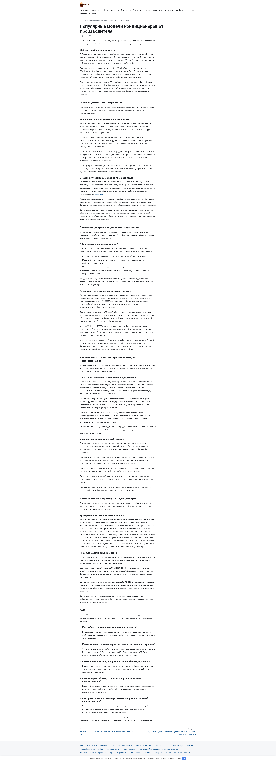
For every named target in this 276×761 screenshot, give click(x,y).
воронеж (99, 194)
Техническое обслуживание (132, 10)
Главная (83, 20)
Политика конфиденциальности (182, 745)
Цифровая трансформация (91, 10)
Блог (81, 745)
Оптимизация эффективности (178, 752)
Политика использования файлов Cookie (151, 745)
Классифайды (158, 752)
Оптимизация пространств (139, 752)
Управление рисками (89, 14)
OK (184, 758)
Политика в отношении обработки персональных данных (109, 745)
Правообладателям (87, 749)
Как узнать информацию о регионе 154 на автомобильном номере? (106, 732)
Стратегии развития (154, 10)
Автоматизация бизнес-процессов (179, 10)
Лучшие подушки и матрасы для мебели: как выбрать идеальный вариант (172, 732)
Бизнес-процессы (111, 10)
